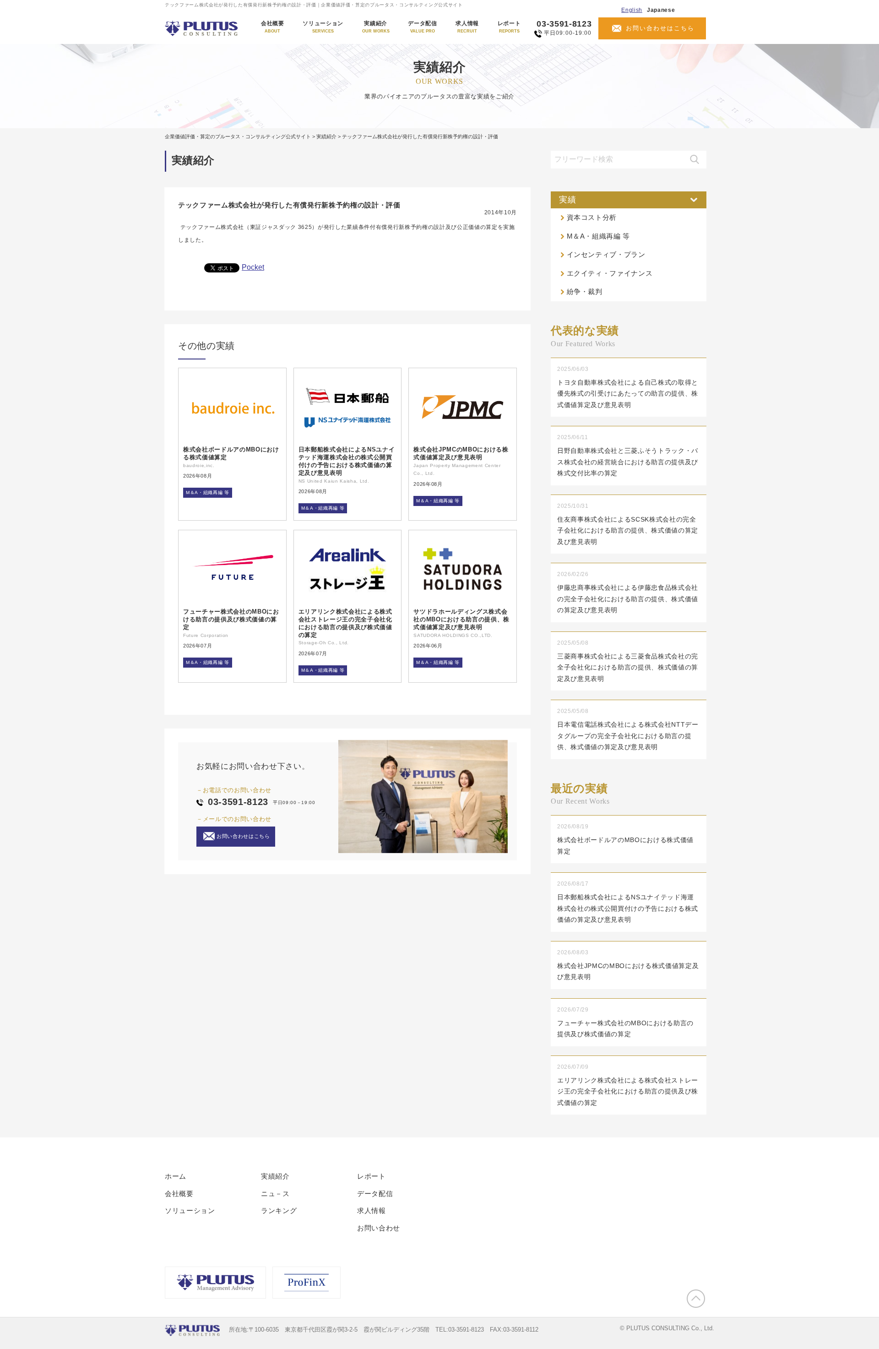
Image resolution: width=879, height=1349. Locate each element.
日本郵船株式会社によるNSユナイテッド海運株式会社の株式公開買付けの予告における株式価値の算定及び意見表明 (346, 461)
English (631, 10)
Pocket (253, 267)
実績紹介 (376, 27)
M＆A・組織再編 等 (207, 492)
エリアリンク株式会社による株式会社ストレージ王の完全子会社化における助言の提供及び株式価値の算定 (345, 623)
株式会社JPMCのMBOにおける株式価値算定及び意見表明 (460, 453)
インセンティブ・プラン (606, 254)
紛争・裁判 (584, 291)
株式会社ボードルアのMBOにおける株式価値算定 (231, 453)
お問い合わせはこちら (660, 28)
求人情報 (467, 27)
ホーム (175, 1176)
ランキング (279, 1210)
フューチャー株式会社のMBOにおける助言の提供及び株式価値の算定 (231, 619)
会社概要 (272, 27)
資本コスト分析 (592, 217)
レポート (509, 27)
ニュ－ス (275, 1193)
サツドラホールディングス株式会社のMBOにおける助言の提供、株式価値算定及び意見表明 (461, 619)
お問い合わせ (378, 1228)
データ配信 (422, 27)
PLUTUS (202, 28)
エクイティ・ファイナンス (610, 273)
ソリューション (323, 27)
